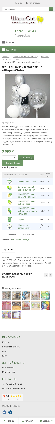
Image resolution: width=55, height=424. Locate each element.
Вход (20, 3)
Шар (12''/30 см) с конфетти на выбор (27, 195)
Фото (4, 351)
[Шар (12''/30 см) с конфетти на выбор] (9, 195)
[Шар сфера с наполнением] (9, 226)
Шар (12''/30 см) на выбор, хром (27, 202)
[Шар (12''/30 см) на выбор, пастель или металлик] (9, 211)
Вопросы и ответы (11, 346)
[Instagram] (10, 412)
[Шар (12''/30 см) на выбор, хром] (9, 202)
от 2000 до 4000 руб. (20, 240)
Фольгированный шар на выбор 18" (26, 188)
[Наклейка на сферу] (9, 181)
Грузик (21, 219)
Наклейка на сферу (27, 181)
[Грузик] (9, 219)
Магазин (6, 342)
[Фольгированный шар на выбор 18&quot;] (9, 188)
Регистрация (34, 3)
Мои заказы (8, 367)
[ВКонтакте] (4, 412)
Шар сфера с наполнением (24, 226)
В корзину (27, 157)
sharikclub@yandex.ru (15, 388)
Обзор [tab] (10, 249)
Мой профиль (8, 372)
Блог (4, 355)
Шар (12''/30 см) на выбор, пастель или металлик (27, 211)
